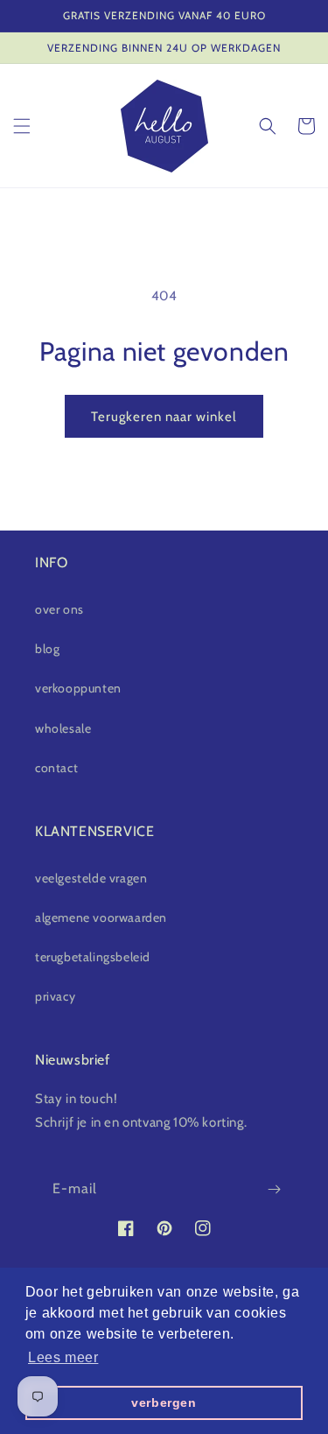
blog (47, 649)
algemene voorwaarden (101, 917)
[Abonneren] (274, 1189)
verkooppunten (78, 688)
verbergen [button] (163, 1402)
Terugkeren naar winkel (164, 417)
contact (56, 768)
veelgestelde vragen (91, 878)
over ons (59, 609)
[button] (22, 126)
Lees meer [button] (63, 1357)
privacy (55, 996)
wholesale (63, 728)
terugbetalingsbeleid (92, 957)
